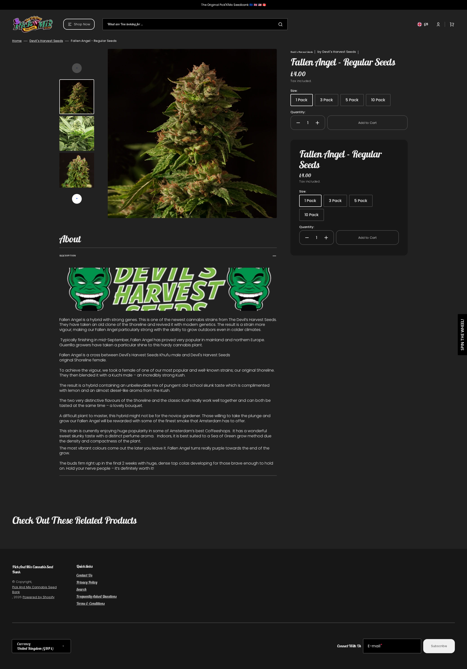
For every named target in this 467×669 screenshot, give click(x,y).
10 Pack (381, 101)
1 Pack (304, 101)
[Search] (281, 24)
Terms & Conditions (90, 603)
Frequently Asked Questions (96, 596)
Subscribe (439, 646)
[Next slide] (77, 199)
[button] (438, 24)
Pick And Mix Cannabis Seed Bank (34, 589)
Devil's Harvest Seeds (46, 41)
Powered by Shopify (38, 597)
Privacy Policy (86, 582)
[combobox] (195, 24)
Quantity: (297, 112)
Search (81, 589)
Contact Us (84, 575)
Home (17, 41)
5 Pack (355, 101)
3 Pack (329, 101)
